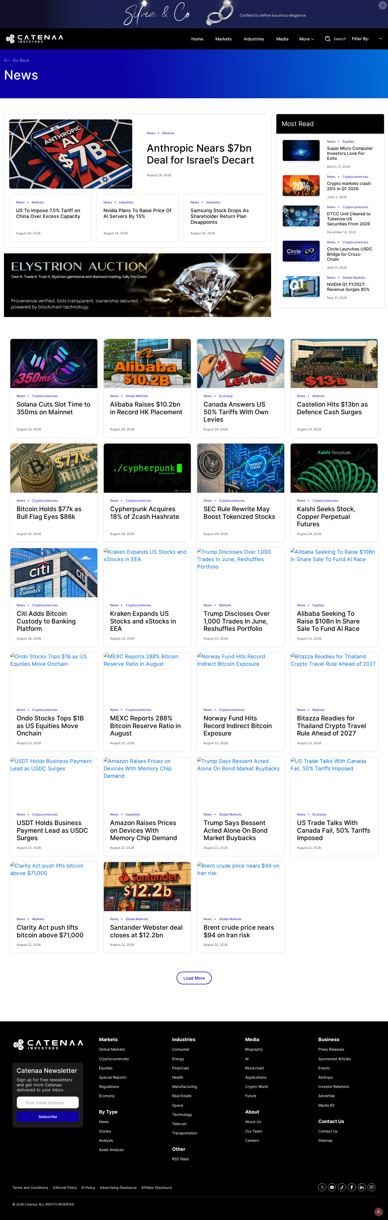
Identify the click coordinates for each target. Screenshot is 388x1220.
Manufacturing (184, 1086)
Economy (226, 396)
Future (250, 1095)
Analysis (106, 1140)
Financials (180, 1068)
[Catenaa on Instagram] (371, 1187)
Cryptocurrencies (355, 176)
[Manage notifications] (378, 1212)
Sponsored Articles (334, 1058)
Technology (182, 1114)
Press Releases (331, 1049)
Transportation (184, 1133)
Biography (254, 1049)
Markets (223, 38)
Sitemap (325, 1140)
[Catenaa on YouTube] (332, 1187)
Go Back (21, 60)
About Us (253, 1121)
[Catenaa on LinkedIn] (362, 1187)
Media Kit (326, 1105)
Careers (252, 1140)
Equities (348, 141)
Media (282, 38)
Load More (194, 978)
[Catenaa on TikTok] (342, 1187)
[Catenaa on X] (322, 1187)
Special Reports (112, 1077)
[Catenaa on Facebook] (352, 1187)
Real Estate (181, 1095)
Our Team (253, 1131)
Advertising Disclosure (118, 1187)
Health (177, 1077)
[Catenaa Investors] (47, 1044)
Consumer (181, 1049)
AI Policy (88, 1187)
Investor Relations (333, 1086)
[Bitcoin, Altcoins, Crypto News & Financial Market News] (35, 38)
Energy (178, 1058)
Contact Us (328, 1131)
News (151, 133)
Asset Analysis (111, 1149)
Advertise (326, 1095)
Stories (105, 1131)
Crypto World (256, 1086)
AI (247, 1058)
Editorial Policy (65, 1187)
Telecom (179, 1123)
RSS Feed (180, 1159)
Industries (254, 38)
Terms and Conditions (30, 1187)
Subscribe (48, 1116)
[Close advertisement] (382, 5)
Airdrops (325, 1077)
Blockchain (254, 1068)
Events (324, 1068)
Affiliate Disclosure (156, 1187)
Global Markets (354, 277)
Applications (255, 1077)
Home (197, 38)
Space (177, 1105)
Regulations (109, 1086)
